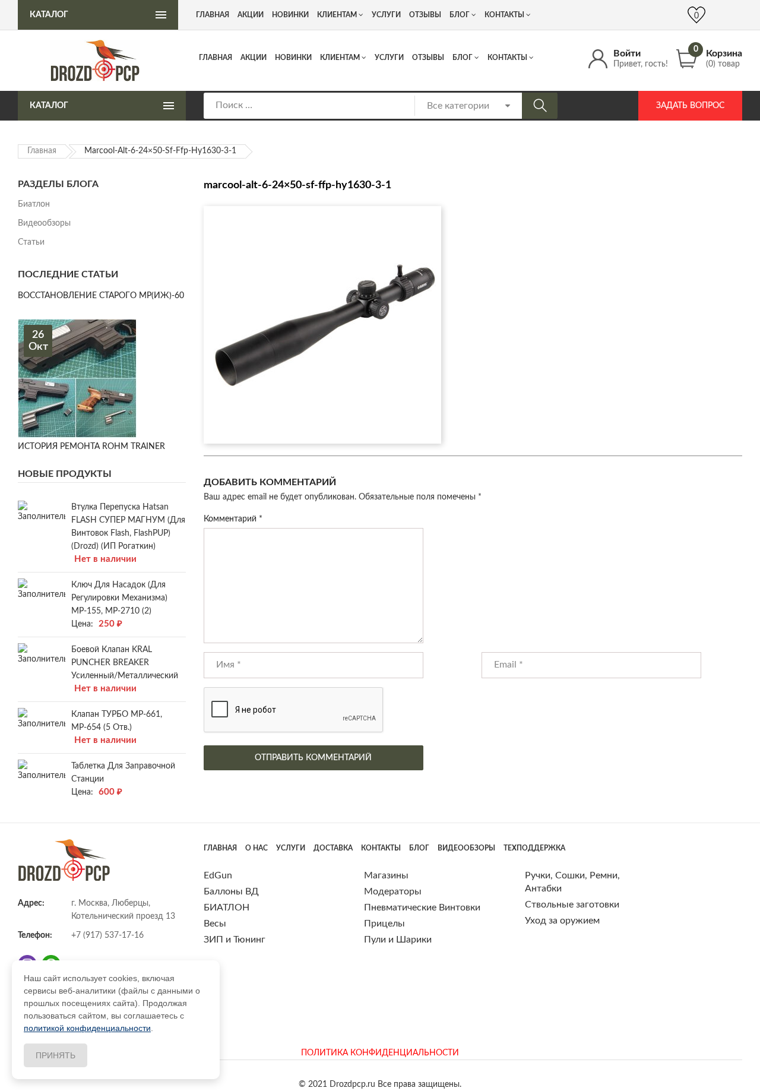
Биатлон (34, 204)
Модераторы (393, 891)
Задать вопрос (690, 106)
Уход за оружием (562, 920)
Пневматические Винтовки (422, 907)
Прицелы (384, 923)
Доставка (333, 848)
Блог (462, 57)
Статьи (31, 242)
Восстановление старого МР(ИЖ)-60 (101, 296)
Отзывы (428, 57)
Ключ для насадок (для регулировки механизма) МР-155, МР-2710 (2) (119, 598)
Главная (215, 57)
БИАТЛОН (226, 907)
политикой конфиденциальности (87, 1028)
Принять (55, 1055)
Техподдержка (534, 848)
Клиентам (340, 57)
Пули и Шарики (398, 939)
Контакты (507, 57)
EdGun (218, 875)
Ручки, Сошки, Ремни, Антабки (572, 882)
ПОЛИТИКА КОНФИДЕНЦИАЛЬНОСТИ (380, 1053)
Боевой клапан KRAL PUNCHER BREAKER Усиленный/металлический (124, 663)
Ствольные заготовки (572, 904)
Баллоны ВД (231, 891)
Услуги (389, 57)
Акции (253, 57)
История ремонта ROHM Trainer (91, 446)
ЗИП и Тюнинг (234, 939)
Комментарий (233, 519)
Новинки (293, 57)
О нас (256, 848)
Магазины (386, 875)
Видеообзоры (44, 223)
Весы (215, 923)
